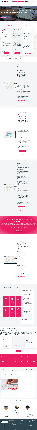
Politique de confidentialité (32, 425)
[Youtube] (4, 425)
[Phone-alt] (17, 412)
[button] (12, 1)
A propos (21, 424)
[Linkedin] (33, 1)
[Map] (6, 412)
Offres (21, 423)
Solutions (21, 420)
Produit (21, 421)
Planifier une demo (18, 1)
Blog (21, 426)
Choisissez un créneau (5, 391)
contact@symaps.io (12, 420)
